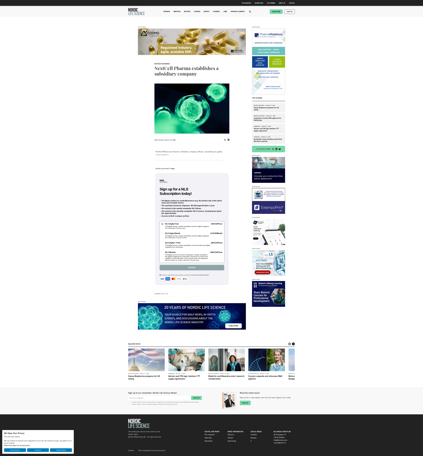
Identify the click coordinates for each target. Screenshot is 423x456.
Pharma (166, 11)
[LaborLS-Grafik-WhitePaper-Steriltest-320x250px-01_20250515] (268, 275)
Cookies (131, 450)
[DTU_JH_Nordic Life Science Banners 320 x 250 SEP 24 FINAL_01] (268, 306)
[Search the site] (250, 12)
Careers (216, 11)
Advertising (259, 3)
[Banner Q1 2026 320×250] (268, 213)
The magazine (210, 434)
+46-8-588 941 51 (280, 443)
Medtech (177, 11)
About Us (282, 3)
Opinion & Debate (238, 11)
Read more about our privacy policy (17, 445)
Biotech (187, 11)
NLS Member (271, 3)
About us (231, 434)
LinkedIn (254, 434)
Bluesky (254, 438)
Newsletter (209, 441)
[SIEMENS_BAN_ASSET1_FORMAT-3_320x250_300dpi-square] (268, 182)
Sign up (196, 398)
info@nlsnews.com (280, 440)
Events (206, 11)
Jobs (225, 11)
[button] (293, 343)
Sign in (289, 12)
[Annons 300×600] (268, 94)
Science (197, 11)
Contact (292, 3)
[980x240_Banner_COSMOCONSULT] (192, 54)
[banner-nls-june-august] (192, 329)
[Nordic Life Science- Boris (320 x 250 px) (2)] (268, 244)
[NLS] (136, 11)
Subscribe (276, 12)
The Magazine (246, 3)
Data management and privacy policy (151, 450)
